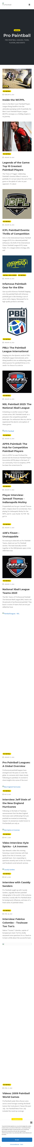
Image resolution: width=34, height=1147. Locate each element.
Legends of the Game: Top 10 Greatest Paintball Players (16, 166)
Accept (17, 1140)
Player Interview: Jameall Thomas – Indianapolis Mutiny (14, 499)
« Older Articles (17, 1119)
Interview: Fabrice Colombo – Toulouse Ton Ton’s (15, 923)
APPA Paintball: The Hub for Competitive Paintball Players (15, 447)
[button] (31, 1122)
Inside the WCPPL (13, 99)
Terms (21, 1144)
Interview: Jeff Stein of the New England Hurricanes (16, 803)
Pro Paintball (7, 91)
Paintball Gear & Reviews (9, 275)
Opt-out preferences (14, 1144)
